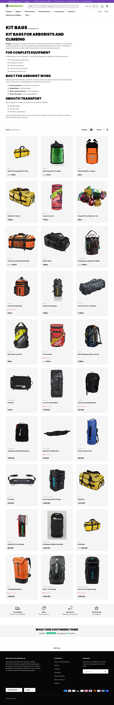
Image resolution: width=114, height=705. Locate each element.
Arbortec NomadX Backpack (87, 402)
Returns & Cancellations (61, 662)
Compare (84, 129)
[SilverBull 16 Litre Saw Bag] (22, 525)
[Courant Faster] (57, 335)
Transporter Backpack (50, 306)
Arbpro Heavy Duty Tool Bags (52, 171)
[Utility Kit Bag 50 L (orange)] (92, 152)
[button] (107, 6)
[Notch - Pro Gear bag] (57, 570)
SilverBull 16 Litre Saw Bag (16, 544)
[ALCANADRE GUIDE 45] (22, 570)
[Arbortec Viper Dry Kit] (92, 432)
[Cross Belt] (22, 480)
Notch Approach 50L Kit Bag (52, 499)
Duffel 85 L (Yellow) (14, 216)
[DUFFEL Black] (57, 242)
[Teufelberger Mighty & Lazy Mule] (57, 525)
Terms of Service (59, 679)
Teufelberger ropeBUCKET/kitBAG (89, 261)
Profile (106, 11)
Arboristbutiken (12, 698)
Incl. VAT (95, 6)
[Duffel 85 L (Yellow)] (22, 197)
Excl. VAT (88, 6)
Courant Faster (47, 354)
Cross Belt (11, 499)
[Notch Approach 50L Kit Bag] (57, 480)
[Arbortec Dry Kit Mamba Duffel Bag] (22, 242)
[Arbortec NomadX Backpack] (92, 383)
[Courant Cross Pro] (57, 197)
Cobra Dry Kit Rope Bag (15, 306)
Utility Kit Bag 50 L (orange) (86, 171)
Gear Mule (11, 402)
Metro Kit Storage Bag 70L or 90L (18, 171)
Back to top (57, 648)
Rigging (18, 11)
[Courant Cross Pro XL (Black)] (92, 287)
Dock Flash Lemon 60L (15, 354)
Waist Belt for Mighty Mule (51, 451)
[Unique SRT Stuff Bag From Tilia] (92, 197)
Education (57, 672)
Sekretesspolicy (59, 676)
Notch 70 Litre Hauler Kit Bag (87, 589)
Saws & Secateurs (44, 11)
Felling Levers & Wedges (13, 15)
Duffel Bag (81, 544)
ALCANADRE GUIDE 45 (15, 589)
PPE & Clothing (29, 11)
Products (57, 669)
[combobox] (53, 6)
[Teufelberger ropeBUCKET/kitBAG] (92, 242)
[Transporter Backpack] (57, 287)
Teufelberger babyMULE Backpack (18, 451)
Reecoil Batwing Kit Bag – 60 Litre (88, 354)
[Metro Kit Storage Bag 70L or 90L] (22, 152)
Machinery (71, 11)
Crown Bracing (59, 11)
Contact (56, 683)
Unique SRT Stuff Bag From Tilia (88, 216)
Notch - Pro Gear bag (49, 589)
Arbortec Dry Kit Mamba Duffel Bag (18, 261)
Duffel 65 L (81, 499)
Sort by (8, 129)
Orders (100, 11)
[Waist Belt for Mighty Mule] (57, 432)
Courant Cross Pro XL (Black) (87, 306)
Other (27, 15)
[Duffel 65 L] (92, 480)
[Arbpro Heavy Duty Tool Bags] (57, 152)
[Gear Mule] (22, 383)
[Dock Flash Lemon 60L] (22, 335)
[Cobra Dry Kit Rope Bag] (22, 287)
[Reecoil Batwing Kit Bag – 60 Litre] (92, 335)
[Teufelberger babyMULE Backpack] (22, 432)
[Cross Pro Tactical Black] (57, 383)
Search (56, 665)
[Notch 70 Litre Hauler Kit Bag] (92, 570)
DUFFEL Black (47, 261)
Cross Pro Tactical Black (50, 402)
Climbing (8, 11)
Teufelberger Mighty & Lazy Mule (53, 544)
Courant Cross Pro (48, 216)
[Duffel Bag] (92, 525)
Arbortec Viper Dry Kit (85, 451)
